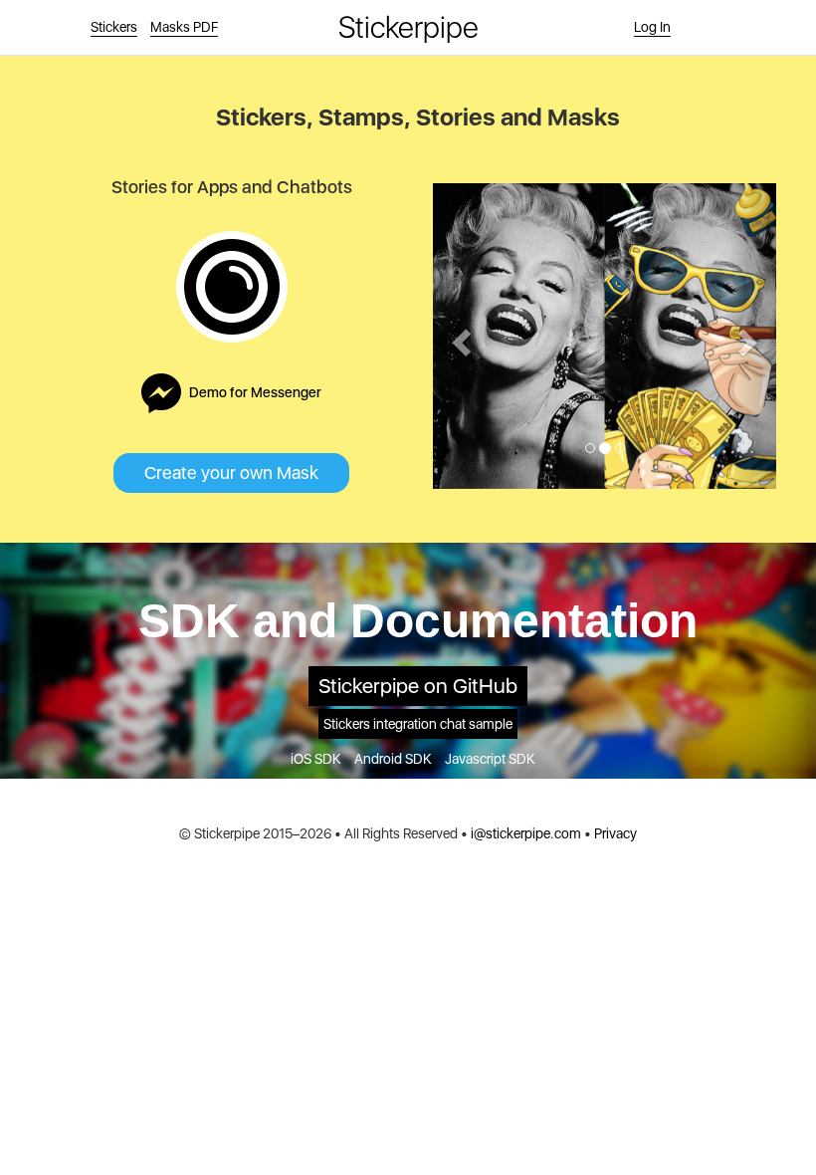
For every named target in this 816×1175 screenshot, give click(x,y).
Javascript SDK (490, 759)
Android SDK (393, 759)
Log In (652, 27)
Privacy (615, 833)
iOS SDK (316, 759)
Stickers (114, 27)
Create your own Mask (231, 472)
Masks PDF (184, 27)
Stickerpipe (408, 27)
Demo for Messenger (255, 392)
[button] (459, 336)
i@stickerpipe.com (526, 833)
